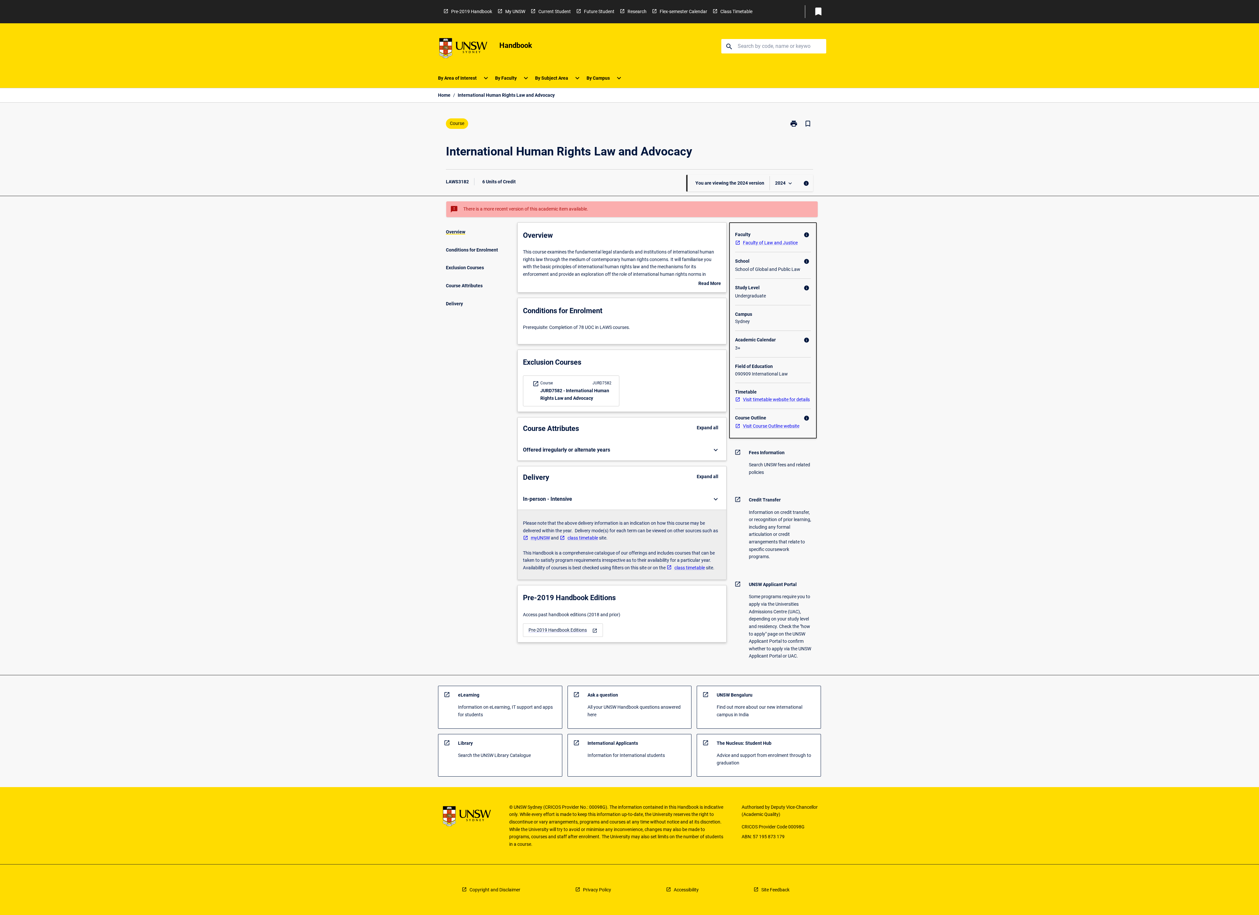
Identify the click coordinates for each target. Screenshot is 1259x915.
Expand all (707, 427)
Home (444, 95)
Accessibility (686, 889)
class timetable (583, 537)
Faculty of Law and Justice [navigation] (770, 242)
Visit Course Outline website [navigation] (771, 426)
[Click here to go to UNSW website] (463, 49)
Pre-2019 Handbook (471, 11)
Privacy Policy (597, 889)
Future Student (599, 11)
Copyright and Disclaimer (495, 889)
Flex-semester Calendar (683, 11)
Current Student (554, 11)
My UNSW (515, 11)
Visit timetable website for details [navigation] (776, 399)
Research (637, 11)
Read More (709, 284)
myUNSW (540, 537)
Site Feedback (775, 889)
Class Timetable (736, 11)
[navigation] (563, 630)
